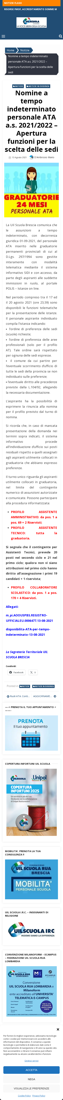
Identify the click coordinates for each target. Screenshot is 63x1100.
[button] (58, 1029)
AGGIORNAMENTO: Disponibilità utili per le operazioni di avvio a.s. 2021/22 (44, 696)
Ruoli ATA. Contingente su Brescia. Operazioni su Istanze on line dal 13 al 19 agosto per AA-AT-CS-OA (20, 696)
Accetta (31, 1070)
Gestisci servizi (31, 1060)
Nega (31, 1079)
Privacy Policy (38, 1095)
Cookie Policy (24, 1095)
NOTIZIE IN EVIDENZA (39, 86)
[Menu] (3, 36)
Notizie (19, 86)
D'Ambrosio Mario (44, 157)
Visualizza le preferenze (31, 1088)
